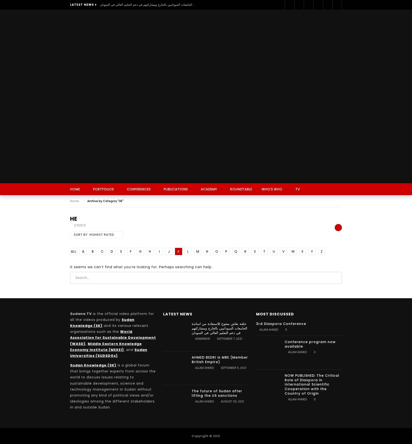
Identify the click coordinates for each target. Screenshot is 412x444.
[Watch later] (327, 5)
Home (75, 189)
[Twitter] (299, 5)
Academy (209, 189)
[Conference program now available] (268, 353)
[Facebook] (289, 5)
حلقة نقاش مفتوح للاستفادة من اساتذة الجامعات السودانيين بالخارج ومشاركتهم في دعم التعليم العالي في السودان (148, 5)
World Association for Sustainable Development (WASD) (113, 337)
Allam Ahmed (204, 368)
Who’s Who (272, 189)
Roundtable (241, 189)
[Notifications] (337, 5)
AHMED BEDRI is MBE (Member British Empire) (220, 359)
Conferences (138, 189)
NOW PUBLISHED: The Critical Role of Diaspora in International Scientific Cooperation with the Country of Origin (312, 384)
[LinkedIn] (308, 5)
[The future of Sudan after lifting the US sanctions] (175, 402)
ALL (74, 251)
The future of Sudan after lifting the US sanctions (217, 393)
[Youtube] (318, 5)
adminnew (202, 339)
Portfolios (103, 189)
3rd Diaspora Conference (281, 323)
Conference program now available (310, 344)
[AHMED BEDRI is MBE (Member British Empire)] (175, 368)
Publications (176, 189)
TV (297, 189)
